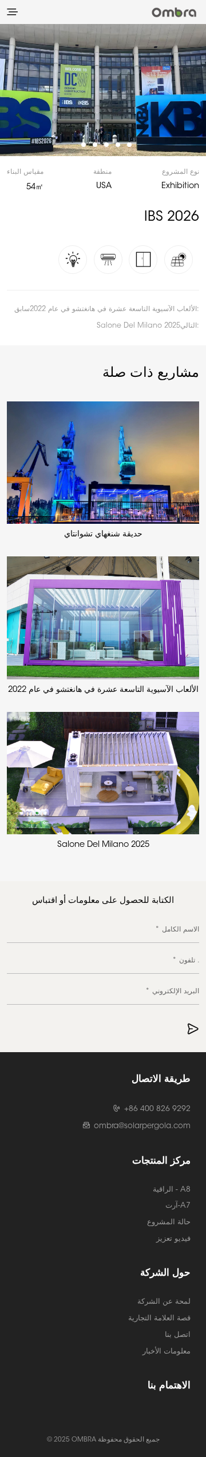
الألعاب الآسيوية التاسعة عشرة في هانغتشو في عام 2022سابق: (106, 309)
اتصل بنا (178, 1335)
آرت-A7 (178, 1205)
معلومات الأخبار (166, 1351)
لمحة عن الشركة (164, 1301)
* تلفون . (185, 960)
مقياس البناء (25, 172)
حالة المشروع (169, 1222)
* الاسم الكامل (177, 929)
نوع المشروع (180, 172)
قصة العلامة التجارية (159, 1318)
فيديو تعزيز (173, 1239)
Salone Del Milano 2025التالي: (148, 326)
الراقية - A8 (172, 1189)
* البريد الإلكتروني (172, 991)
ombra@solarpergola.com (142, 1126)
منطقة (102, 172)
